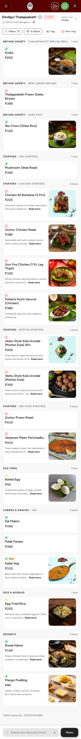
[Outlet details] (40, 17)
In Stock (35, 31)
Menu (69, 732)
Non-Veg (70, 31)
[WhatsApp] (65, 6)
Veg (52, 31)
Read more (34, 209)
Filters (14, 31)
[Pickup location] (33, 22)
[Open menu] (6, 6)
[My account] (75, 6)
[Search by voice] (55, 732)
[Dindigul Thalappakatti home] (30, 6)
